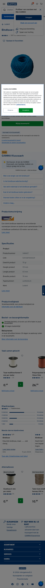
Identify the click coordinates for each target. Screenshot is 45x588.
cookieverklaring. (21, 104)
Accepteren (25, 110)
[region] (22, 100)
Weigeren (10, 110)
